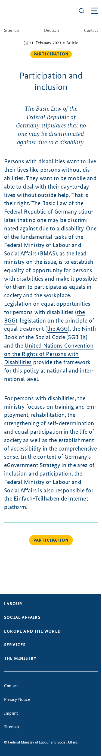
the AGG (57, 328)
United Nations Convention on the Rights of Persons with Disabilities (49, 354)
